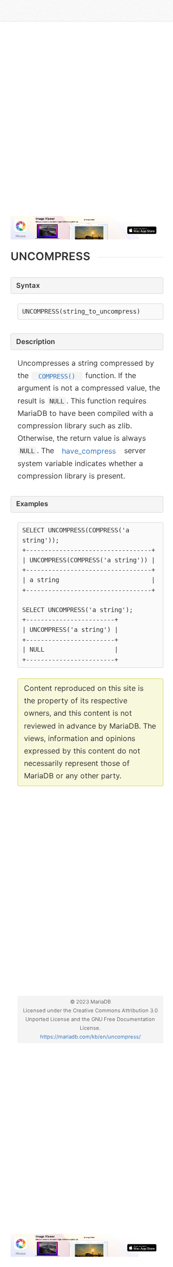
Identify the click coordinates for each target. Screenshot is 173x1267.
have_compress (89, 450)
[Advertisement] (86, 122)
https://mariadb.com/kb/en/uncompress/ (90, 1036)
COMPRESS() (56, 376)
